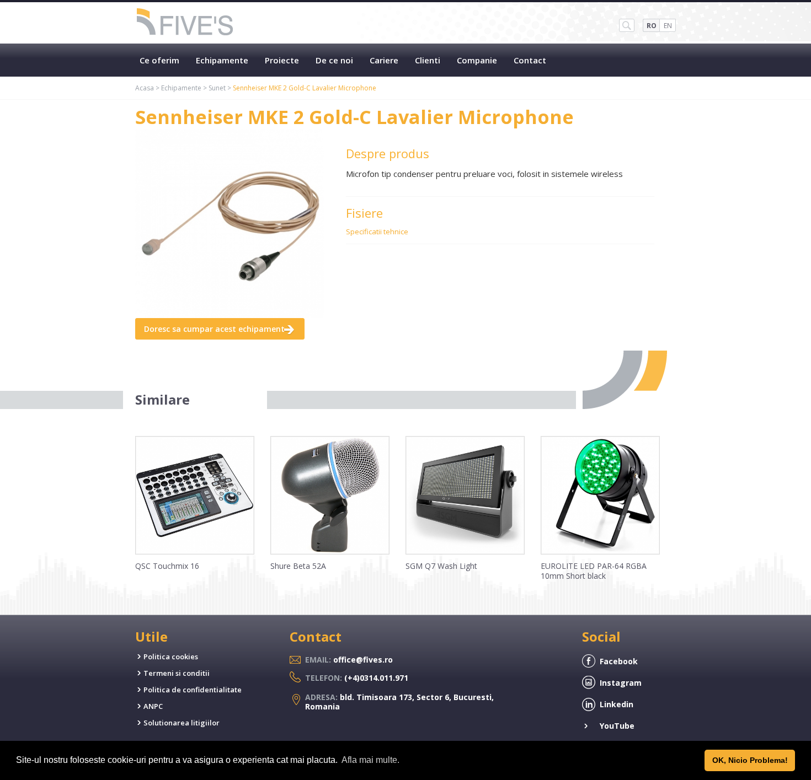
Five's (185, 23)
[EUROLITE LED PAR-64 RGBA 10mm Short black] (600, 552)
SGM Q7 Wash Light (441, 566)
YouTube (617, 725)
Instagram (621, 682)
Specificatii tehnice (377, 231)
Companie (477, 60)
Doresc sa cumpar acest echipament (214, 329)
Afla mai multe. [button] (370, 760)
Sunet (217, 88)
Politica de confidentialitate (192, 690)
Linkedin (616, 704)
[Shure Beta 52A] (330, 552)
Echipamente (222, 60)
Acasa (144, 88)
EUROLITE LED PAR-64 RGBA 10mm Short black (594, 571)
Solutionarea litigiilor (181, 723)
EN (668, 25)
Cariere (384, 60)
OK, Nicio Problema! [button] (750, 760)
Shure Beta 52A (298, 566)
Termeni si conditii (176, 673)
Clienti (427, 60)
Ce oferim (159, 60)
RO (652, 25)
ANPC (153, 706)
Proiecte (282, 60)
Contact (530, 60)
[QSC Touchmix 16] (194, 552)
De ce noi (334, 60)
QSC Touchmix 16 (167, 566)
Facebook (619, 661)
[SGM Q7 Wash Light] (465, 552)
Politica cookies (170, 656)
